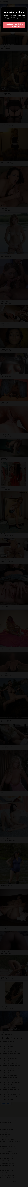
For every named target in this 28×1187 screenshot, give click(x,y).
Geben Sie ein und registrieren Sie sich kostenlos (14, 25)
